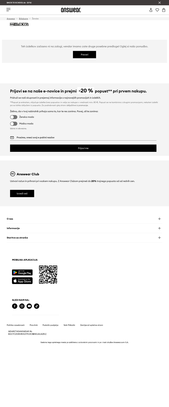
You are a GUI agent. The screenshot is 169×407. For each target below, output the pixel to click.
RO (30, 334)
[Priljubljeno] (157, 10)
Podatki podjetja (50, 325)
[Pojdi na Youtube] (29, 306)
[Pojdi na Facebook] (14, 306)
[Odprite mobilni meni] (8, 10)
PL (28, 334)
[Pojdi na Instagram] (22, 306)
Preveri (84, 54)
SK (35, 334)
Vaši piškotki (69, 325)
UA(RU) (43, 334)
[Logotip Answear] (71, 10)
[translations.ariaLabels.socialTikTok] (36, 306)
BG (9, 334)
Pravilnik (34, 325)
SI (33, 334)
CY (12, 334)
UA (38, 334)
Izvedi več (22, 193)
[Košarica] (164, 10)
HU (23, 334)
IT (26, 334)
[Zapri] (159, 2)
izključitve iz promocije (77, 105)
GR (18, 334)
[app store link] (22, 280)
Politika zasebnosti (16, 325)
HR (21, 334)
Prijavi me (83, 148)
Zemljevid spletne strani (91, 325)
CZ (15, 334)
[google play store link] (22, 272)
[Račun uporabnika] (151, 10)
